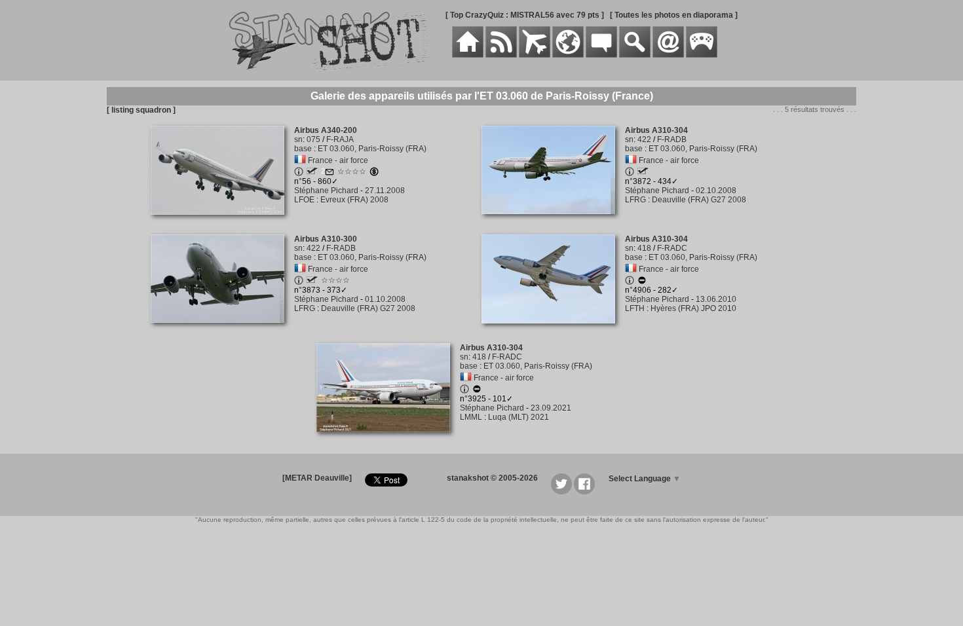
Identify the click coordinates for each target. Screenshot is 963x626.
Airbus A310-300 (325, 239)
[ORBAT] (534, 55)
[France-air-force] (300, 160)
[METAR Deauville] (317, 478)
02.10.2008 (716, 190)
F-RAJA (340, 139)
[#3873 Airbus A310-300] (222, 330)
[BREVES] (501, 55)
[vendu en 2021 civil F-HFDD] (374, 173)
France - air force (338, 160)
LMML (471, 417)
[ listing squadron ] (141, 110)
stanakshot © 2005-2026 (492, 478)
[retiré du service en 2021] (642, 282)
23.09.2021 (551, 408)
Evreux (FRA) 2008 (354, 199)
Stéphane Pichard (326, 190)
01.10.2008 (385, 299)
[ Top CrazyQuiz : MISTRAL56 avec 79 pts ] (524, 15)
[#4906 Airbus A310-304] (553, 330)
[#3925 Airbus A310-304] (388, 439)
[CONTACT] (668, 55)
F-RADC (672, 248)
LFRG (635, 199)
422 (644, 139)
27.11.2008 (385, 190)
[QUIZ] (701, 55)
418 (644, 248)
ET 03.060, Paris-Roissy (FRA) (372, 148)
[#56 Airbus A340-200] (222, 222)
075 (313, 139)
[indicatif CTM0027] (643, 171)
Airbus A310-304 (656, 130)
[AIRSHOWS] (568, 55)
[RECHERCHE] (635, 55)
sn (298, 139)
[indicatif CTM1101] (312, 171)
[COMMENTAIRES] (601, 55)
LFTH (635, 308)
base (303, 148)
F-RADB (672, 139)
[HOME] (467, 55)
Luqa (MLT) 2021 (518, 417)
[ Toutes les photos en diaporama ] (674, 15)
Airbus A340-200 (325, 130)
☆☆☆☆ (351, 171)
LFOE (304, 199)
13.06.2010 (716, 299)
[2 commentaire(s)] (329, 173)
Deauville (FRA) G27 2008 (699, 199)
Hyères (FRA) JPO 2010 (693, 308)
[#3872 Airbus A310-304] (553, 221)
